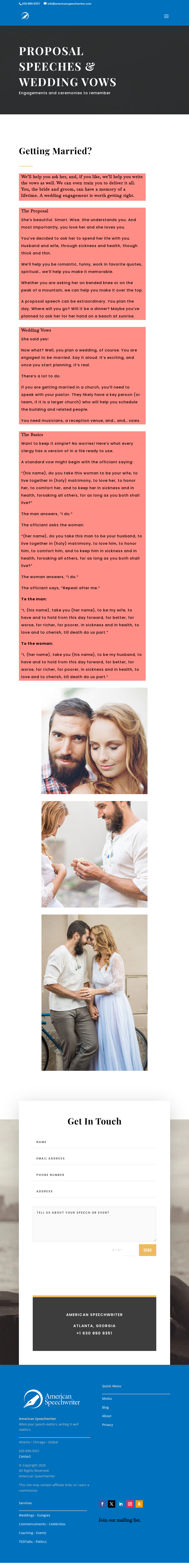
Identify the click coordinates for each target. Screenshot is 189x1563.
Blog (105, 1407)
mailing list (128, 1520)
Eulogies (43, 1515)
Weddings (26, 1515)
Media (107, 1398)
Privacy (107, 1424)
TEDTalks (26, 1541)
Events (41, 1533)
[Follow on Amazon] (139, 1504)
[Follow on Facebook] (102, 1504)
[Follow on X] (111, 1504)
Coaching (26, 1533)
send (148, 1250)
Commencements (32, 1524)
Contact (25, 1456)
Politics (41, 1541)
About (106, 1416)
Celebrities (57, 1524)
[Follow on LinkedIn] (120, 1504)
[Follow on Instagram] (130, 1504)
